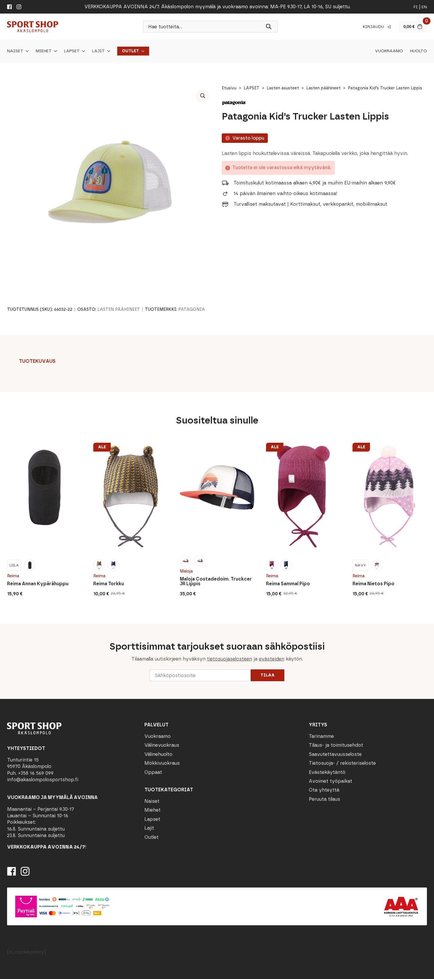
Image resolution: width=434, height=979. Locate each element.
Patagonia (191, 309)
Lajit (98, 51)
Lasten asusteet (283, 88)
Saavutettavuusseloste (335, 754)
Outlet (130, 51)
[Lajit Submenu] (107, 51)
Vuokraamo (389, 51)
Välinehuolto (158, 754)
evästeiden (271, 659)
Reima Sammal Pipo (288, 583)
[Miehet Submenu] (54, 51)
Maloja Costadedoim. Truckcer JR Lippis (216, 581)
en (424, 6)
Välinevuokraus (161, 745)
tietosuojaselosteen (229, 659)
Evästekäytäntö (327, 772)
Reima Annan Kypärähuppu (37, 583)
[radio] (14, 565)
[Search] (268, 26)
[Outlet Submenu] (141, 51)
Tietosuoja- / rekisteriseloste (342, 763)
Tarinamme (321, 736)
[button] (203, 96)
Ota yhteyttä (324, 790)
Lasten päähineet (323, 88)
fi (416, 6)
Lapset (72, 51)
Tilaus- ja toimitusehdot (336, 745)
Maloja (186, 571)
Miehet (44, 51)
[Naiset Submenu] (26, 51)
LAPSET (252, 88)
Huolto (418, 51)
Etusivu (229, 88)
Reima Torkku (108, 583)
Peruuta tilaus (324, 799)
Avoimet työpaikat (330, 781)
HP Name (6, 628)
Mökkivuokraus (162, 763)
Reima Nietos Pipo (373, 583)
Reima (13, 575)
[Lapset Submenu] (82, 51)
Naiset (15, 51)
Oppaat (153, 772)
